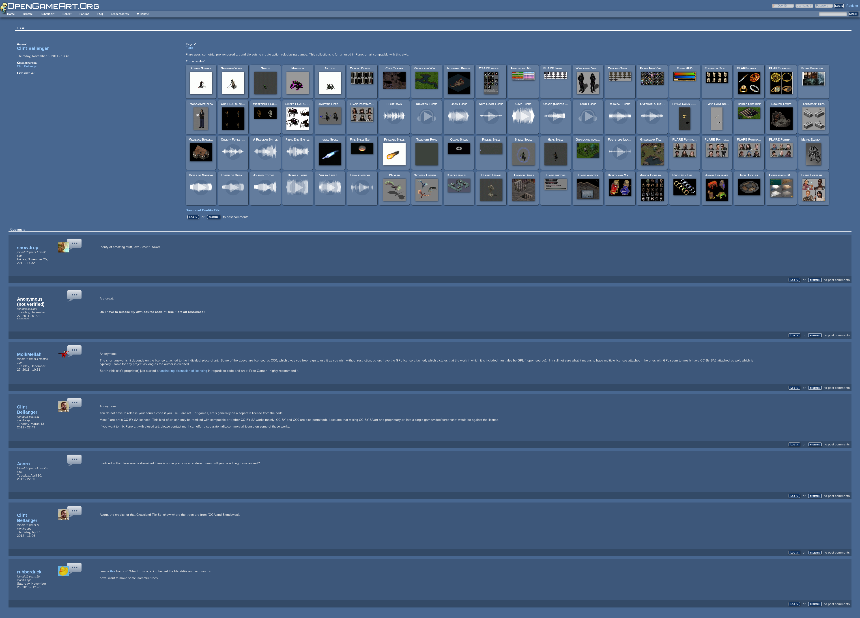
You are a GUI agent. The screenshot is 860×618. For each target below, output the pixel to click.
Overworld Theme (652, 104)
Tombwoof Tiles (813, 104)
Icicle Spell (330, 139)
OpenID (782, 5)
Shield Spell (523, 139)
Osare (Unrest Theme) (558, 104)
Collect (66, 14)
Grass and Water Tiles (430, 68)
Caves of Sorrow (201, 175)
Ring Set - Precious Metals (691, 175)
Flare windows (588, 175)
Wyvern (394, 175)
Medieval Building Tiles (205, 139)
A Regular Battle (265, 139)
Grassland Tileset (653, 139)
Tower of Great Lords (236, 175)
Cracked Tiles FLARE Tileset (629, 68)
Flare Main (394, 104)
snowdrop (27, 247)
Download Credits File (202, 210)
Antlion (330, 68)
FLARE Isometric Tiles (559, 68)
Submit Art (47, 14)
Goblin (265, 68)
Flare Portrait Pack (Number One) (374, 104)
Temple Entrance (749, 104)
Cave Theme (523, 104)
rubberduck (29, 571)
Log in (193, 217)
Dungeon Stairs (523, 175)
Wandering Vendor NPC (592, 68)
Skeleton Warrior (233, 68)
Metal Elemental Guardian (819, 139)
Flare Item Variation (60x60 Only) (664, 68)
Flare (189, 47)
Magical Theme (620, 104)
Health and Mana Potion (624, 175)
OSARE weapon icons (494, 68)
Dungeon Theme (426, 104)
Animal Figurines (716, 175)
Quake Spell (459, 139)
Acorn (23, 463)
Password (822, 5)
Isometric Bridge (458, 68)
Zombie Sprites (201, 68)
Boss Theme (459, 104)
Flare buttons (555, 175)
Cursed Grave (491, 175)
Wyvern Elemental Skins (431, 175)
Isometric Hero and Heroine (337, 104)
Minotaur (297, 68)
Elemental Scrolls (718, 68)
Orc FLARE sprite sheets (239, 104)
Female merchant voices (366, 175)
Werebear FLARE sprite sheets (275, 104)
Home (11, 14)
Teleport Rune (426, 139)
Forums (84, 14)
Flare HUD (684, 68)
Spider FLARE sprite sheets (305, 104)
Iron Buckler (749, 175)
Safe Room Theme (491, 104)
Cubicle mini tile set (460, 175)
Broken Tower (781, 104)
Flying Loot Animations (720, 104)
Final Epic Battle (298, 139)
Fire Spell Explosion (364, 139)
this (112, 571)
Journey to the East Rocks (272, 175)
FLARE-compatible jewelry (788, 68)
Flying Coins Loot (685, 104)
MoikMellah (29, 354)
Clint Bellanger (33, 48)
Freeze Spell (491, 139)
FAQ (100, 14)
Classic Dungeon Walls (366, 68)
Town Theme (587, 104)
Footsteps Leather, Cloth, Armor (631, 139)
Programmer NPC (201, 104)
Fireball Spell (394, 139)
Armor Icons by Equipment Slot (662, 175)
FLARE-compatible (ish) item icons (760, 68)
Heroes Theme (297, 175)
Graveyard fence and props (594, 139)
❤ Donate (143, 14)
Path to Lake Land (330, 175)
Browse (28, 14)
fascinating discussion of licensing (183, 370)
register (214, 217)
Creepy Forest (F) (234, 139)
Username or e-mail (805, 5)
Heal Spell (555, 139)
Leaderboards (120, 14)
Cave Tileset (394, 68)
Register (852, 5)
